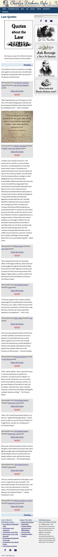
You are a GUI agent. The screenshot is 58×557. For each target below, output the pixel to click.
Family (5, 148)
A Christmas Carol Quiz (10, 546)
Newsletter (46, 9)
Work (22, 9)
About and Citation (27, 522)
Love (13, 148)
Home (4, 9)
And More (5, 12)
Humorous (11, 403)
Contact (24, 536)
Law (14, 85)
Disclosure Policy (26, 534)
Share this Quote (17, 91)
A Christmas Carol (13, 9)
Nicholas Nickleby (20, 357)
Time (6, 249)
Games (39, 9)
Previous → (28, 65)
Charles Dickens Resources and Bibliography (26, 528)
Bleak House (18, 246)
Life (27, 9)
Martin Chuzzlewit (20, 146)
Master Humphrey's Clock (23, 501)
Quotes (32, 9)
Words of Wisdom (23, 85)
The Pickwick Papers (21, 285)
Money (18, 148)
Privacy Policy (25, 532)
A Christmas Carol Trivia (10, 532)
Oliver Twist (18, 318)
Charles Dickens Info (9, 555)
